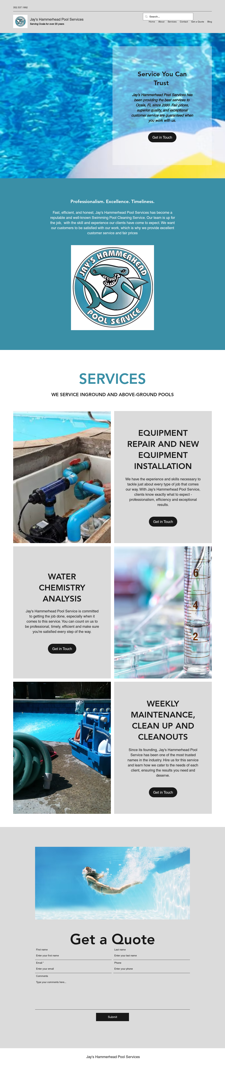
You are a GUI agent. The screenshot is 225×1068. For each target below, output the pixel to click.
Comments (42, 976)
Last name (120, 949)
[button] (162, 137)
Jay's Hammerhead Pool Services (57, 19)
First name (42, 949)
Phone (117, 963)
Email (39, 963)
